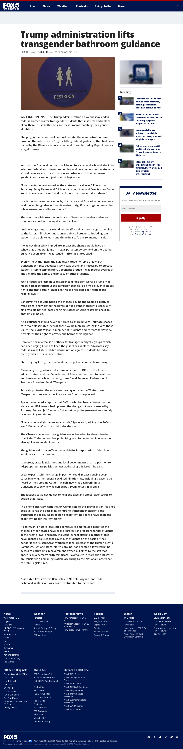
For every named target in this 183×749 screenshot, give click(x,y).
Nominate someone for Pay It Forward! (165, 629)
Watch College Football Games (74, 678)
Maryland (7, 624)
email (177, 737)
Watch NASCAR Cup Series (76, 687)
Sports (6, 641)
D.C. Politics (99, 617)
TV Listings (129, 617)
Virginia (6, 621)
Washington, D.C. (11, 617)
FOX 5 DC (24, 52)
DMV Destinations (162, 621)
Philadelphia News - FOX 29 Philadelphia (76, 625)
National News (10, 634)
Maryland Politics (102, 621)
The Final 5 (8, 684)
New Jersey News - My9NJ (76, 629)
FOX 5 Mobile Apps (42, 697)
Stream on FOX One (76, 670)
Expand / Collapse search (178, 6)
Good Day (160, 613)
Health (6, 651)
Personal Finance (11, 654)
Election (97, 628)
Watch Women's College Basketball (75, 701)
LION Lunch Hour (162, 617)
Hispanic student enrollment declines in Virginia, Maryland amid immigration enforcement (149, 167)
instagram (166, 737)
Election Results (101, 631)
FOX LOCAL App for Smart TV (46, 682)
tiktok (171, 737)
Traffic (37, 624)
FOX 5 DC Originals (15, 670)
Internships (39, 714)
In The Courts (9, 691)
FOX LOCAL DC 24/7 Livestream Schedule (133, 635)
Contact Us (39, 687)
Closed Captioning (42, 721)
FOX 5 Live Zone (11, 694)
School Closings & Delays (45, 628)
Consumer (8, 648)
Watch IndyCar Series (73, 690)
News (33, 52)
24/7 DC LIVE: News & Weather (13, 629)
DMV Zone (8, 677)
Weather (39, 613)
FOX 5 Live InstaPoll (43, 674)
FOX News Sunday (11, 658)
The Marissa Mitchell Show (15, 674)
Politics (98, 613)
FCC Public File (40, 707)
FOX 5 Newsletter (42, 693)
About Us (39, 670)
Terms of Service (143, 234)
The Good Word (10, 698)
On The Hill (8, 687)
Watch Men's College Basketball (73, 695)
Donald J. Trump (101, 635)
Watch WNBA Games (73, 706)
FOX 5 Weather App (43, 631)
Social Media (39, 700)
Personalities (39, 690)
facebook (154, 737)
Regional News (73, 613)
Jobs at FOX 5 (40, 718)
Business (7, 644)
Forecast (38, 617)
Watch (128, 613)
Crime (6, 637)
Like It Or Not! (9, 681)
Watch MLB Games (73, 683)
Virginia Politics (101, 624)
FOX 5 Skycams (41, 621)
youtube (148, 737)
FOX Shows (129, 624)
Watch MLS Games (72, 709)
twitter (160, 737)
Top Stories (8, 661)
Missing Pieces (10, 707)
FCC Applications (41, 711)
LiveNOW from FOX (133, 621)
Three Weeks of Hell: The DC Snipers (15, 703)
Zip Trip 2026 (160, 634)
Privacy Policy (144, 231)
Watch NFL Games (72, 674)
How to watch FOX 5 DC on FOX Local (135, 629)
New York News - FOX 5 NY (75, 619)
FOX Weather (40, 635)
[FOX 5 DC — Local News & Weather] (12, 6)
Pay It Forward (161, 624)
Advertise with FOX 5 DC (45, 677)
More (121, 6)
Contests (38, 704)
